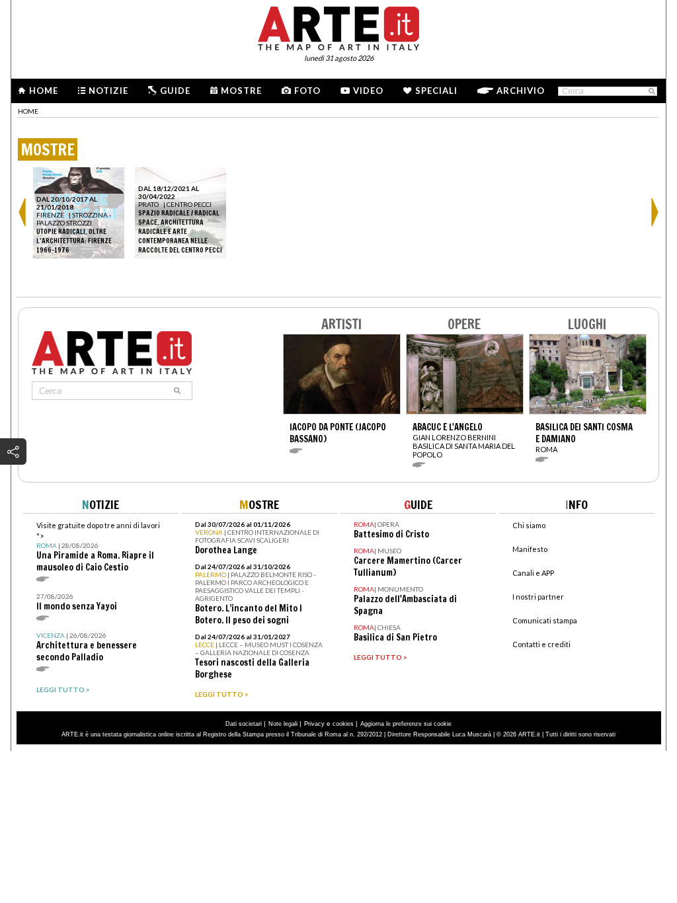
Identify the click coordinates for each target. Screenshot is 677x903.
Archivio (521, 90)
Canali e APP (533, 573)
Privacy (314, 724)
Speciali (436, 90)
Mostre (241, 90)
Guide (175, 90)
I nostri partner (538, 596)
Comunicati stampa (544, 620)
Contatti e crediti (541, 644)
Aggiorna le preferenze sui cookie (406, 724)
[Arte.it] (338, 26)
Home (43, 90)
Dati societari (243, 724)
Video (368, 90)
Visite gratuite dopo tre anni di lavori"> (98, 547)
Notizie (108, 90)
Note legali (283, 724)
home (28, 111)
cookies (343, 724)
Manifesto (529, 549)
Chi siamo (528, 525)
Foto (307, 90)
